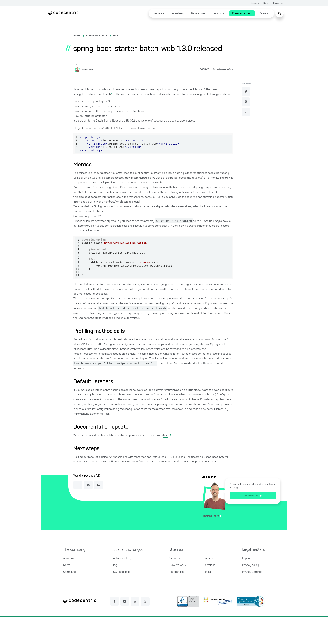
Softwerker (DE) (121, 558)
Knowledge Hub (241, 13)
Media (207, 572)
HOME (76, 36)
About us (255, 3)
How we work (177, 565)
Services (159, 13)
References (198, 13)
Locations (218, 13)
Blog (114, 565)
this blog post (81, 197)
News (265, 3)
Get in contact (251, 495)
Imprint (246, 558)
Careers (263, 13)
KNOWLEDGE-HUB (96, 36)
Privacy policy (250, 565)
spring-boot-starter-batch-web (92, 94)
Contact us (278, 3)
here (165, 435)
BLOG (116, 36)
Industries (178, 13)
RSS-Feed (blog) (121, 572)
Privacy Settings (252, 572)
